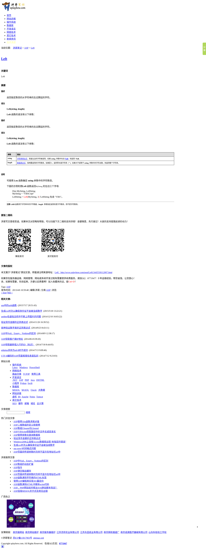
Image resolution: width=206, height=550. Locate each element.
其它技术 (11, 35)
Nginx (32, 397)
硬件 (20, 403)
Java (33, 380)
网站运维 (11, 19)
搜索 (28, 412)
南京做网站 (18, 532)
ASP (26, 48)
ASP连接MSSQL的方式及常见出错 (30, 491)
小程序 (15, 383)
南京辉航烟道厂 (111, 532)
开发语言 (11, 29)
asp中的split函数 (9, 305)
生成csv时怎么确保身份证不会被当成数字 (21, 311)
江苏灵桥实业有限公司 (68, 532)
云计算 (40, 403)
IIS (19, 397)
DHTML (40, 380)
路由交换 (16, 374)
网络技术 (11, 32)
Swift (30, 383)
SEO (14, 403)
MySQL (25, 390)
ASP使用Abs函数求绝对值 (26, 421)
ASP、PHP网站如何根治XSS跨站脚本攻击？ (35, 488)
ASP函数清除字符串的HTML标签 (30, 477)
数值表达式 (21, 163)
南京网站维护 (32, 532)
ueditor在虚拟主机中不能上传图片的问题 (21, 316)
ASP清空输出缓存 (22, 471)
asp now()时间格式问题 (25, 448)
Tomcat (39, 397)
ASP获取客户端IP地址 (12, 339)
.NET (14, 380)
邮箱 (27, 403)
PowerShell (34, 367)
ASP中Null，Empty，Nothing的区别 (18, 333)
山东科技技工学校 (157, 532)
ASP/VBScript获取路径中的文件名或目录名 (34, 431)
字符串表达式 (22, 159)
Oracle (34, 390)
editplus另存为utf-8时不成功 (14, 350)
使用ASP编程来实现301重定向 (29, 481)
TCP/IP (26, 374)
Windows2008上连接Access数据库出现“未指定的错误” (40, 442)
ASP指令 (17, 467)
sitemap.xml (38, 538)
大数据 (41, 390)
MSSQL (16, 390)
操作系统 (11, 22)
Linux (15, 367)
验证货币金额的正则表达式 (14, 322)
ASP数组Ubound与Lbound (26, 428)
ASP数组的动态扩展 (23, 464)
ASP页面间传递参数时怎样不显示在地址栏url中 (36, 452)
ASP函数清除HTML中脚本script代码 (31, 484)
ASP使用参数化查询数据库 (26, 435)
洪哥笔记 (17, 48)
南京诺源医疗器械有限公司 (134, 532)
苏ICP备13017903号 (22, 538)
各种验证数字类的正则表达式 (15, 328)
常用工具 (35, 374)
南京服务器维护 (47, 532)
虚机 (14, 397)
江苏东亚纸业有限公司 (91, 532)
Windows (23, 367)
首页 (9, 15)
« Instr (4, 293)
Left (32, 48)
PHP (27, 380)
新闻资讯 (11, 39)
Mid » (10, 293)
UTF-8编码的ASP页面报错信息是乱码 (19, 356)
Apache (25, 397)
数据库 (10, 25)
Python (23, 383)
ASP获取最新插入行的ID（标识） (18, 344)
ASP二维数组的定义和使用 (26, 425)
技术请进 (11, 42)
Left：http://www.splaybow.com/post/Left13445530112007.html (83, 272)
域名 (33, 403)
